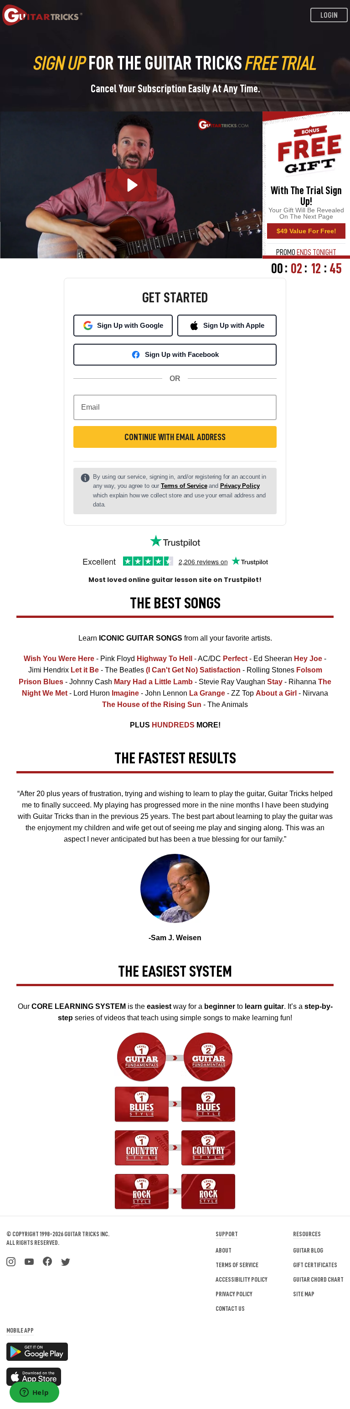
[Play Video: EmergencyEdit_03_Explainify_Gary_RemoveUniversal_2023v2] (131, 185)
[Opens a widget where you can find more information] (34, 1393)
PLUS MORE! (175, 725)
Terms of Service (184, 485)
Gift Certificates (315, 1265)
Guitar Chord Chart (318, 1279)
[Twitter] (65, 1260)
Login (329, 15)
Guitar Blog (308, 1250)
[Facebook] (47, 1260)
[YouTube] (29, 1260)
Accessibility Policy (242, 1279)
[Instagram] (10, 1260)
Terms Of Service (237, 1265)
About (224, 1250)
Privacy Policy (240, 485)
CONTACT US (230, 1308)
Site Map (303, 1294)
